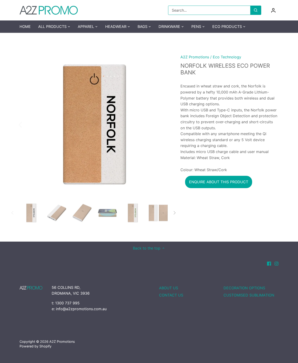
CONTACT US (171, 295)
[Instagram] (276, 263)
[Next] (162, 124)
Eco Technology (227, 57)
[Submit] (255, 10)
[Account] (273, 10)
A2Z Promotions (194, 57)
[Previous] (26, 124)
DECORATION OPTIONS (244, 288)
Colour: (186, 169)
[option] (94, 124)
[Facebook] (269, 263)
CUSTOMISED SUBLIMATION (249, 295)
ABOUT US (168, 288)
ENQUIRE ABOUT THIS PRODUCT (218, 182)
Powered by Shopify (35, 346)
